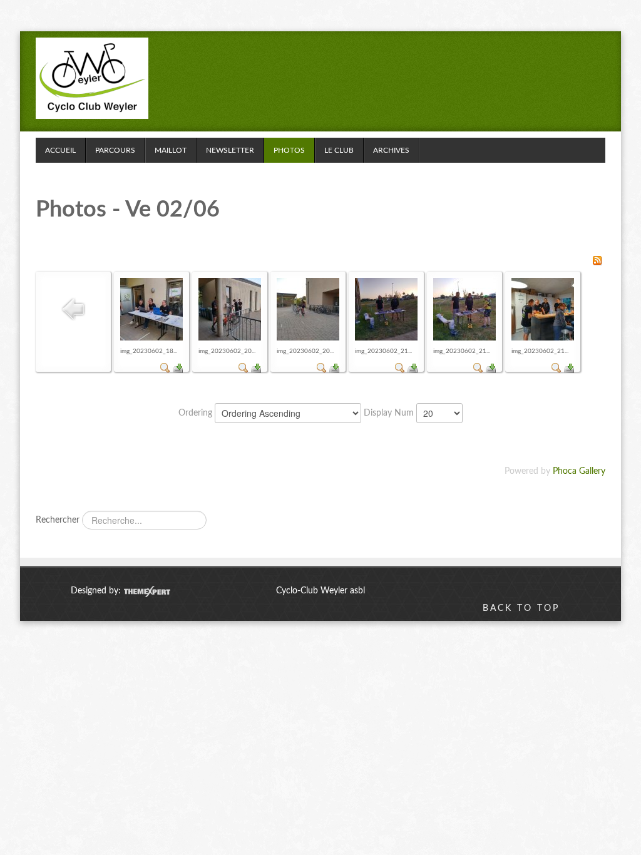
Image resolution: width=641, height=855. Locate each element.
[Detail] (165, 368)
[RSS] (597, 260)
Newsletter (230, 150)
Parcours (115, 150)
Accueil (60, 150)
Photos (289, 150)
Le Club (339, 150)
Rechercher (57, 520)
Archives (391, 150)
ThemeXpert (146, 591)
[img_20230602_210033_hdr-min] (464, 309)
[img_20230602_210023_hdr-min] (386, 309)
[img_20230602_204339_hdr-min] (308, 309)
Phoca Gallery (579, 471)
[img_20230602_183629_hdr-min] (151, 309)
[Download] (178, 368)
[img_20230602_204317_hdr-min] (229, 309)
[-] (92, 78)
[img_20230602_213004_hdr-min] (542, 309)
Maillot (171, 150)
